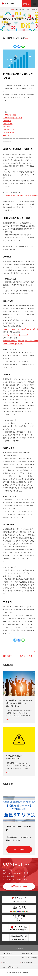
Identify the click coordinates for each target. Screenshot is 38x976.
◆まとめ (6, 135)
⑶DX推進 (6, 127)
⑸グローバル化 (8, 132)
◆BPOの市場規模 (9, 115)
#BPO (27, 38)
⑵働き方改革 (7, 124)
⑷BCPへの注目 (8, 129)
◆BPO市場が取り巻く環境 (12, 118)
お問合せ (26, 4)
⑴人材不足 (7, 121)
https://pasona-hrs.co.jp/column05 (15, 335)
